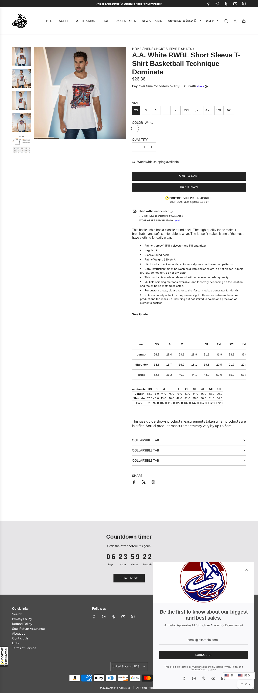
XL (176, 110)
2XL (186, 110)
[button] (4, 657)
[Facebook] (208, 4)
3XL (197, 110)
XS (136, 110)
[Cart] (243, 21)
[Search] (226, 21)
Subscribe (203, 655)
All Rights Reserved (147, 687)
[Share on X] (143, 482)
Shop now (129, 578)
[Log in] (235, 21)
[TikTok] (243, 4)
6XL (229, 110)
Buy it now (189, 187)
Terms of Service (200, 669)
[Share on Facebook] (134, 482)
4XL (208, 110)
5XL (219, 110)
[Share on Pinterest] (153, 482)
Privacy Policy (231, 666)
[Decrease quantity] (136, 147)
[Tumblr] (226, 4)
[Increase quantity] (151, 147)
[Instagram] (217, 4)
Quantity (140, 139)
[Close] (246, 569)
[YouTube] (235, 4)
